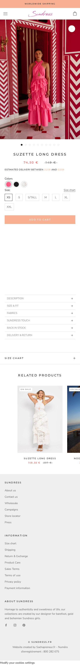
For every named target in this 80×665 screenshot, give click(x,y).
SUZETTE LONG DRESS (40, 458)
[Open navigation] (5, 13)
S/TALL (32, 197)
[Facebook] (6, 625)
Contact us (11, 497)
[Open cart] (75, 14)
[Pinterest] (24, 625)
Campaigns (11, 509)
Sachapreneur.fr (45, 647)
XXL (9, 207)
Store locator (12, 516)
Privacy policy (13, 582)
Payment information (17, 588)
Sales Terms (12, 569)
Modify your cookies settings (17, 663)
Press (8, 522)
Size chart (69, 190)
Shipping (10, 550)
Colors (9, 178)
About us (10, 490)
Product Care (12, 562)
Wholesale (11, 503)
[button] (8, 184)
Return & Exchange (16, 556)
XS (8, 197)
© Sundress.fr (40, 642)
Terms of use (12, 575)
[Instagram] (15, 625)
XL (66, 197)
